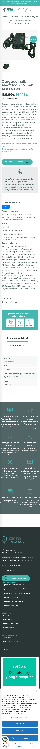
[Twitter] (7, 302)
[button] (37, 691)
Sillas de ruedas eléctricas (23, 21)
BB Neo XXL (15, 257)
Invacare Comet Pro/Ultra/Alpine (13, 274)
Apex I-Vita (30, 288)
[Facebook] (2, 302)
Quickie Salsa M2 (12, 286)
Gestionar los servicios (19, 717)
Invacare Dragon (9, 259)
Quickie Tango (22, 270)
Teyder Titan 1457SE (20, 246)
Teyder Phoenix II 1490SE (13, 288)
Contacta (4, 451)
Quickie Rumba (26, 252)
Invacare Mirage (19, 262)
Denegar (20, 731)
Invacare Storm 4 (29, 281)
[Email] (16, 302)
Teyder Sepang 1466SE (15, 265)
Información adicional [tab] (17, 338)
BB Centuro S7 (8, 270)
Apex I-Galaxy (27, 286)
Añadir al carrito (14, 162)
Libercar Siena (27, 257)
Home (10, 21)
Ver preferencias (20, 738)
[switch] (5, 746)
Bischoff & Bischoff (16, 23)
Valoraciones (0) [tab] (17, 345)
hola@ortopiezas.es (11, 565)
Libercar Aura (15, 267)
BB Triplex (13, 252)
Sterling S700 (15, 278)
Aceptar (20, 723)
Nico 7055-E (15, 281)
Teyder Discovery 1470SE (13, 283)
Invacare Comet (29, 267)
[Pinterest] (11, 302)
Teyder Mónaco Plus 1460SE (14, 254)
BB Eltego (28, 23)
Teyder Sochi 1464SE (17, 249)
